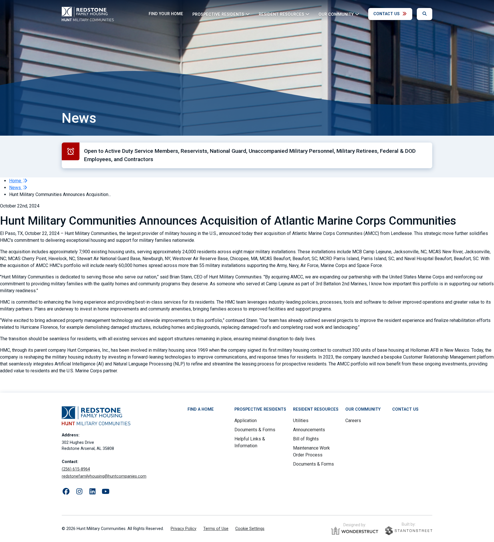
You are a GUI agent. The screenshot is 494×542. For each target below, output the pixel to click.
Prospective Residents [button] (218, 14)
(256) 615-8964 (76, 469)
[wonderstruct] (354, 531)
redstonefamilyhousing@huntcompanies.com (104, 476)
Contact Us (386, 13)
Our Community (363, 409)
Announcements (309, 429)
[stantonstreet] (408, 530)
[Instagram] (79, 491)
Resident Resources (315, 409)
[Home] (88, 14)
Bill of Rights (306, 439)
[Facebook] (66, 491)
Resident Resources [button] (281, 14)
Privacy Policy (183, 528)
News (15, 187)
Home (15, 180)
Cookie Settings (249, 528)
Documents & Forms (254, 429)
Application (245, 420)
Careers (353, 420)
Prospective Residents (260, 409)
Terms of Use (215, 528)
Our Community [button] (336, 14)
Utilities (300, 420)
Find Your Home (166, 13)
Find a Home (201, 409)
